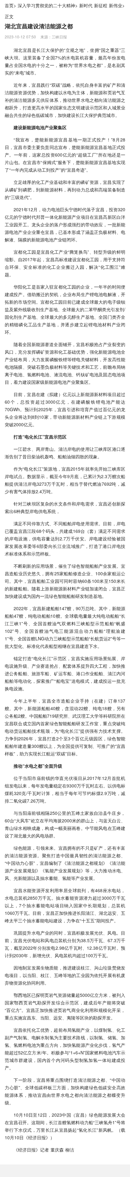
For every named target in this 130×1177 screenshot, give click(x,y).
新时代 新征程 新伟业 (100, 5)
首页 (9, 5)
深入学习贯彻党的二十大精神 (46, 5)
